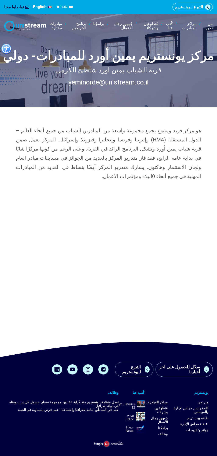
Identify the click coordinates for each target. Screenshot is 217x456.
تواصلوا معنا (14, 7)
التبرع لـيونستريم (189, 7)
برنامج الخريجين (79, 26)
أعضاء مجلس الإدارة (194, 424)
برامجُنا (98, 24)
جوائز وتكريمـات (197, 430)
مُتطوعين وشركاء (151, 26)
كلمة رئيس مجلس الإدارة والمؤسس (191, 410)
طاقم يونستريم (198, 418)
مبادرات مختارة (56, 26)
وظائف (163, 434)
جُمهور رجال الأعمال (123, 26)
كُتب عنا (169, 26)
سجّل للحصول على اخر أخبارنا (179, 369)
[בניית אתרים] (108, 443)
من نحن (209, 26)
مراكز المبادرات (189, 26)
